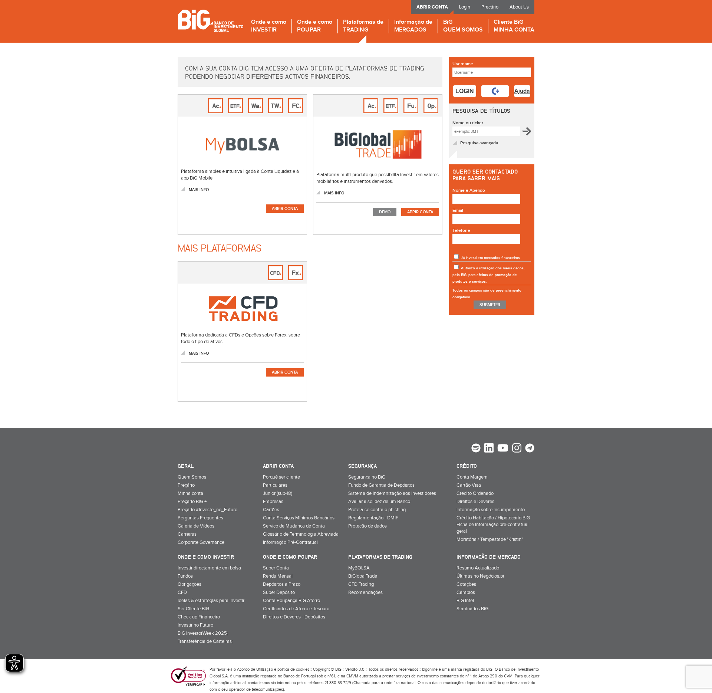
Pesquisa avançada (479, 143)
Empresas (273, 502)
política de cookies (293, 669)
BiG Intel (465, 601)
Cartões (271, 510)
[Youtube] (502, 449)
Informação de (413, 26)
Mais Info (199, 189)
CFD (182, 592)
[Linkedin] (489, 449)
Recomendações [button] (365, 592)
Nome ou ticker (467, 123)
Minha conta (190, 493)
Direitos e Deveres (475, 502)
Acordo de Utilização (255, 669)
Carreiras (187, 534)
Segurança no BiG (366, 477)
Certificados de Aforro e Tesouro (296, 609)
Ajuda (522, 91)
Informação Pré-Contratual (290, 542)
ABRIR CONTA (432, 7)
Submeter (489, 304)
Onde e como (268, 26)
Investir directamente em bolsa (209, 568)
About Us (519, 7)
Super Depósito (279, 592)
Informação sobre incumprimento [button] (490, 510)
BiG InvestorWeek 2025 (202, 633)
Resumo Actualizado (477, 568)
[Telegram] (529, 448)
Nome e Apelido (468, 190)
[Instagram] (516, 449)
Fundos (185, 576)
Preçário (489, 7)
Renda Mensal (278, 576)
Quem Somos (192, 477)
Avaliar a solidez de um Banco (379, 502)
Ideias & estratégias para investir (211, 601)
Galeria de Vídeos (196, 526)
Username (462, 64)
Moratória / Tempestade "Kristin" (489, 539)
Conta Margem (472, 477)
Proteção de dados (367, 526)
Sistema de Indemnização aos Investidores (392, 493)
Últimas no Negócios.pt (480, 576)
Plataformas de (363, 26)
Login (464, 7)
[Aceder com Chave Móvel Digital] (495, 91)
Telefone (461, 230)
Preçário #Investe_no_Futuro (207, 510)
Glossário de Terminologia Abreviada (301, 534)
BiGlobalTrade (362, 576)
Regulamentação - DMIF (373, 518)
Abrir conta (285, 208)
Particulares (275, 485)
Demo (384, 212)
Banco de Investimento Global (210, 20)
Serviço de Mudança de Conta (294, 526)
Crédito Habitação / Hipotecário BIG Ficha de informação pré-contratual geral (493, 524)
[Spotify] (476, 448)
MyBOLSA (359, 568)
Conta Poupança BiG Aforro (291, 601)
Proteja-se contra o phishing (377, 510)
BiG (463, 26)
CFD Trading (361, 584)
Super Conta (276, 568)
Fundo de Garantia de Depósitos (381, 485)
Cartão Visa (468, 485)
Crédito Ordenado (475, 493)
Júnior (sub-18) (277, 493)
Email (457, 210)
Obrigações (189, 584)
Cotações (466, 584)
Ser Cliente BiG (193, 609)
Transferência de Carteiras (205, 641)
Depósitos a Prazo (281, 584)
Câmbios (465, 592)
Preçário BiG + (192, 502)
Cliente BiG (514, 26)
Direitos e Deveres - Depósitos (294, 617)
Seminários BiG (472, 609)
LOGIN (464, 91)
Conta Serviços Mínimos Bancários (298, 518)
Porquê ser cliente (281, 477)
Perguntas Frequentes (200, 518)
